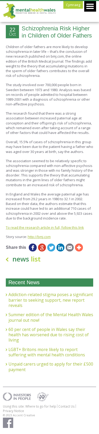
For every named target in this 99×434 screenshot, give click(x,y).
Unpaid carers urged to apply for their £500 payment (50, 366)
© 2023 (8, 415)
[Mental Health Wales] (29, 17)
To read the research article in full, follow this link (45, 227)
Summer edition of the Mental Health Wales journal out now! (50, 317)
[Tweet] (51, 247)
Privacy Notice (13, 411)
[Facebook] (32, 247)
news (26, 259)
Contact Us (66, 406)
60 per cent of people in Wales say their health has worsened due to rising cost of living (48, 335)
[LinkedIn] (60, 247)
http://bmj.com (39, 236)
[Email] (69, 247)
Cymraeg (73, 4)
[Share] (79, 247)
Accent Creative (24, 415)
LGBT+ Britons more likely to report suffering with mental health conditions (46, 352)
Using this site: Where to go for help (29, 406)
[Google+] (42, 247)
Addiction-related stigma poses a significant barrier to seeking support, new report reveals (50, 300)
